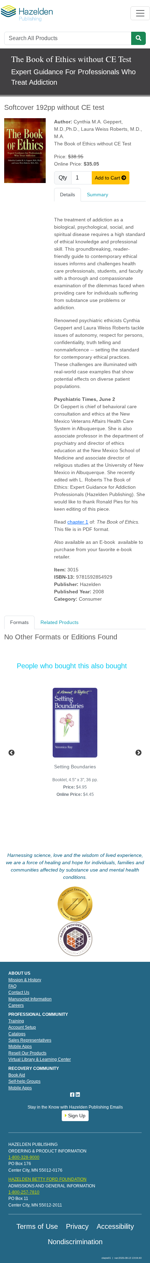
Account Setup (22, 1027)
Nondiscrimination (75, 1242)
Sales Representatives (29, 1040)
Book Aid (16, 1075)
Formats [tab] (19, 622)
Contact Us (18, 992)
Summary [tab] (97, 194)
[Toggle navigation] (140, 13)
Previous (11, 753)
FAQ (12, 986)
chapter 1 (77, 522)
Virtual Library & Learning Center (39, 1059)
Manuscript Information (30, 999)
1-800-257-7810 (23, 1192)
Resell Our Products (27, 1053)
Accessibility (115, 1226)
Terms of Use (37, 1226)
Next (138, 753)
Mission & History (24, 979)
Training (16, 1021)
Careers (16, 1005)
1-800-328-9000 (23, 1157)
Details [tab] (67, 194)
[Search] (138, 38)
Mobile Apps (20, 1046)
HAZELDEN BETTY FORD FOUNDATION (47, 1179)
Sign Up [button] (76, 1115)
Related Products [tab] (59, 622)
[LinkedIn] (78, 1094)
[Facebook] (73, 1094)
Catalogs (16, 1034)
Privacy (77, 1226)
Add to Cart (108, 178)
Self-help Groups (24, 1081)
